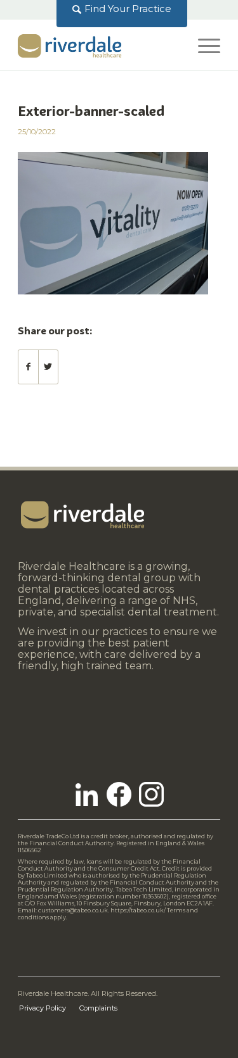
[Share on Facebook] (28, 367)
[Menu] (202, 45)
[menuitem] (122, 9)
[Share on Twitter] (48, 367)
